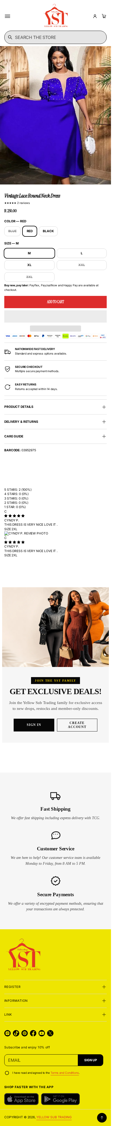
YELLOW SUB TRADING (54, 1117)
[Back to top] (102, 1118)
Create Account (77, 725)
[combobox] (55, 37)
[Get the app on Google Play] (60, 1099)
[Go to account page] (95, 16)
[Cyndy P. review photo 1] (55, 533)
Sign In (34, 725)
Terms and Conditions (65, 1073)
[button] (55, 316)
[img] (14, 516)
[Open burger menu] (7, 16)
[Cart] (103, 16)
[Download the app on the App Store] (21, 1099)
